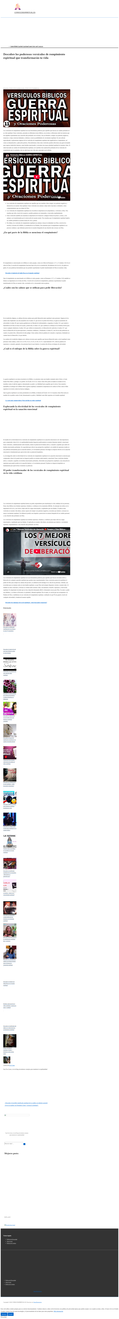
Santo (30, 46)
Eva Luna (12, 1065)
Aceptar (11, 1314)
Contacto (40, 46)
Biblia (15, 46)
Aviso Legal (9, 1241)
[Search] (24, 1144)
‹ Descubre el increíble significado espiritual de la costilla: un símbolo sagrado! (26, 1103)
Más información (58, 1311)
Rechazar (4, 1314)
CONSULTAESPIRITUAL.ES (24, 12)
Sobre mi (34, 46)
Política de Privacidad (12, 1239)
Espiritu (20, 46)
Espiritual (25, 46)
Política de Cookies (11, 1243)
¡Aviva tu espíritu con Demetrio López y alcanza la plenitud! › (22, 1105)
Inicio (12, 46)
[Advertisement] (50, 30)
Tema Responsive (37, 1291)
